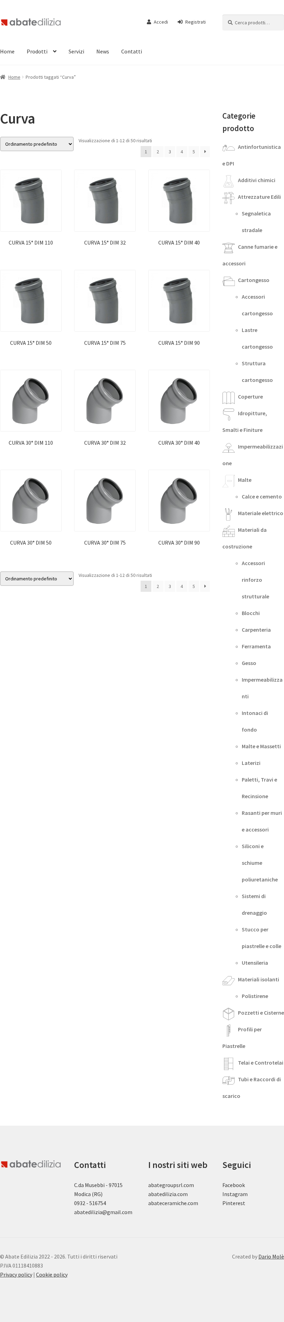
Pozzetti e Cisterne (261, 1012)
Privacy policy (16, 1274)
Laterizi (251, 762)
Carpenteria (256, 629)
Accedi (161, 22)
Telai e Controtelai (260, 1062)
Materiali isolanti (258, 979)
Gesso (249, 662)
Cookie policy (52, 1274)
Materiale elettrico (260, 513)
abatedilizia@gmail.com (103, 1212)
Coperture (250, 396)
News (102, 51)
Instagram (235, 1194)
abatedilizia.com (168, 1194)
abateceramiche (167, 1203)
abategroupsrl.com (171, 1185)
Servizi (76, 51)
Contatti (131, 51)
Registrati (195, 22)
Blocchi (251, 612)
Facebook (233, 1185)
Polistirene (255, 995)
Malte (244, 479)
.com (192, 1203)
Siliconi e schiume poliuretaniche (260, 863)
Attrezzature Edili (259, 196)
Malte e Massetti (261, 746)
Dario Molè (271, 1256)
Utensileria (255, 962)
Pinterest (233, 1203)
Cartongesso (253, 279)
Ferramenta (256, 646)
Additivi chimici (256, 180)
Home (14, 77)
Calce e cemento (262, 496)
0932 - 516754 (90, 1203)
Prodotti (37, 51)
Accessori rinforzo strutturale (255, 580)
